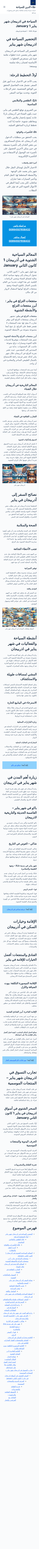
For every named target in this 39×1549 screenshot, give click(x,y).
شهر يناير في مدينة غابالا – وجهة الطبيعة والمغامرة (11, 1326)
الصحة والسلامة (22, 1283)
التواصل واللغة (11, 1291)
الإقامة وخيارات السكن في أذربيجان (20, 1337)
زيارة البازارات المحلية (12, 1305)
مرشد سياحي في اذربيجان (16, 909)
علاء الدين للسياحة (26, 7)
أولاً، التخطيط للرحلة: (21, 1237)
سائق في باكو (15, 765)
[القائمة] (4, 7)
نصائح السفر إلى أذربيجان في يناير (21, 1280)
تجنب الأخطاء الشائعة (16, 1286)
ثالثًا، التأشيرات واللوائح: (12, 1245)
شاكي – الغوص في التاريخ (15, 1321)
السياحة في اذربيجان (21, 31)
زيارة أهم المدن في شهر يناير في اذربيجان (18, 1313)
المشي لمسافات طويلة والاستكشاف (15, 1299)
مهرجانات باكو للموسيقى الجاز (16, 1060)
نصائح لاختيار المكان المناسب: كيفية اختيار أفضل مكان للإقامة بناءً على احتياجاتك (9, 1362)
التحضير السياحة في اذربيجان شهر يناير (19, 1234)
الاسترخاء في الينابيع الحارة (14, 1302)
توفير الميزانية (15, 1288)
